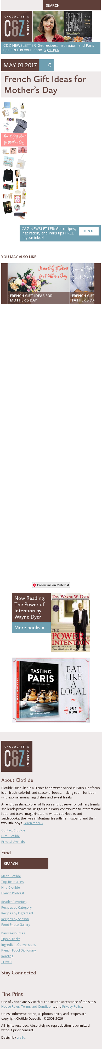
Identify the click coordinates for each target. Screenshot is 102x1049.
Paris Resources (13, 933)
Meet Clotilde (11, 876)
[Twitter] (10, 982)
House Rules (10, 1006)
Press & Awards (13, 842)
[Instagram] (25, 982)
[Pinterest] (17, 982)
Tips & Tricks (10, 939)
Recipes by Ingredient (17, 913)
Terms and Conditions (37, 1006)
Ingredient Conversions (18, 944)
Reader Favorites (13, 902)
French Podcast (12, 893)
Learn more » (33, 823)
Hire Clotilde (10, 836)
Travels (6, 962)
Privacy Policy (72, 1006)
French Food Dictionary (18, 950)
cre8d (21, 1037)
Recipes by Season (15, 919)
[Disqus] (51, 375)
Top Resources (12, 882)
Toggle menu (6, 5)
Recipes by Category (16, 907)
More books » (29, 627)
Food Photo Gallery (15, 924)
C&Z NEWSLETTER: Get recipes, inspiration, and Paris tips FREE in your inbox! (58, 233)
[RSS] (33, 982)
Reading (7, 956)
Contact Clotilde (13, 830)
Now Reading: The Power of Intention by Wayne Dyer (30, 607)
